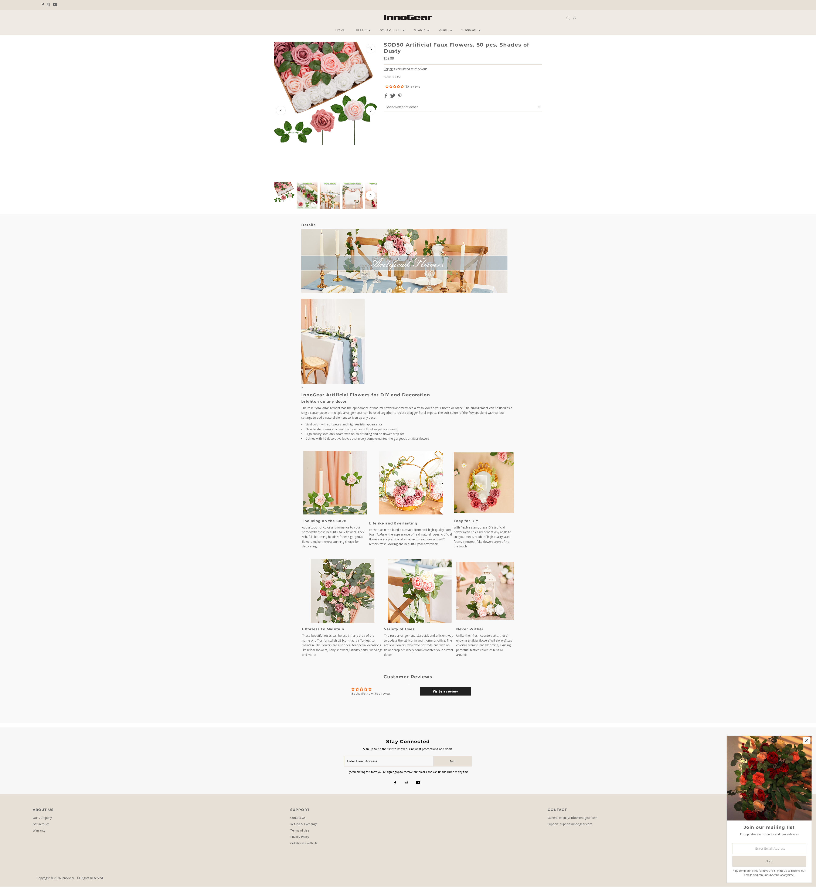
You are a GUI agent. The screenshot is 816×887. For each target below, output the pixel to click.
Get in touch (41, 824)
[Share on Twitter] (393, 97)
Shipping (389, 69)
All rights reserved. (90, 878)
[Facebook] (43, 5)
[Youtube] (55, 5)
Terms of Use (299, 830)
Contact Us (298, 818)
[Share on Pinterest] (400, 97)
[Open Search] (568, 18)
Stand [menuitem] (420, 30)
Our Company (42, 818)
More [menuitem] (443, 30)
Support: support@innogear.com (570, 824)
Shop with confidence (402, 107)
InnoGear (68, 878)
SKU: (387, 77)
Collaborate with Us (303, 843)
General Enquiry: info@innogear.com (573, 818)
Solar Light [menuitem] (391, 30)
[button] (395, 86)
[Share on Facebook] (386, 97)
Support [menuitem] (469, 30)
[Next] (370, 110)
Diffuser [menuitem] (362, 30)
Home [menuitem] (340, 30)
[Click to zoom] (370, 48)
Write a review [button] (445, 691)
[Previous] (281, 110)
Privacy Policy (299, 837)
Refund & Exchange (303, 824)
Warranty (39, 830)
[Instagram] (48, 5)
